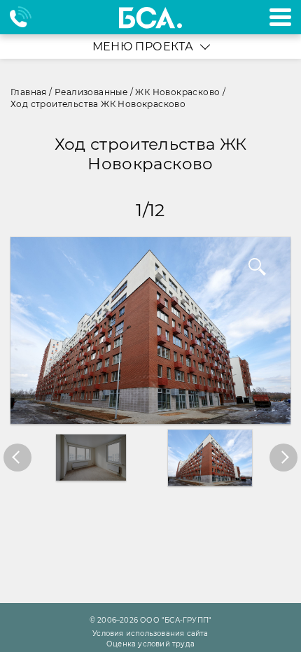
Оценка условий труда (150, 644)
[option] (150, 330)
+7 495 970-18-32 (27, 17)
